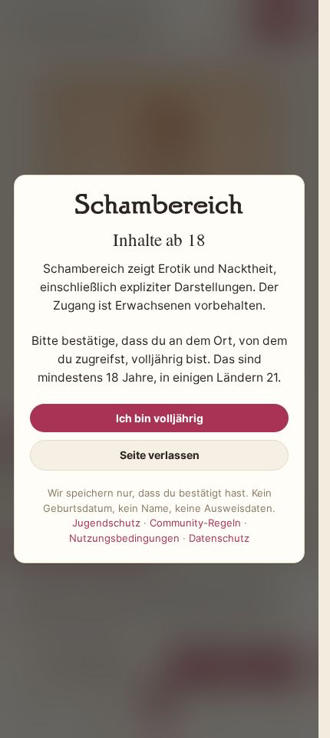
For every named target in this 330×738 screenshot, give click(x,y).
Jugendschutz (106, 523)
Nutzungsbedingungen (124, 538)
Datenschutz (219, 538)
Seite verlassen (160, 454)
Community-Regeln (195, 523)
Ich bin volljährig (159, 418)
